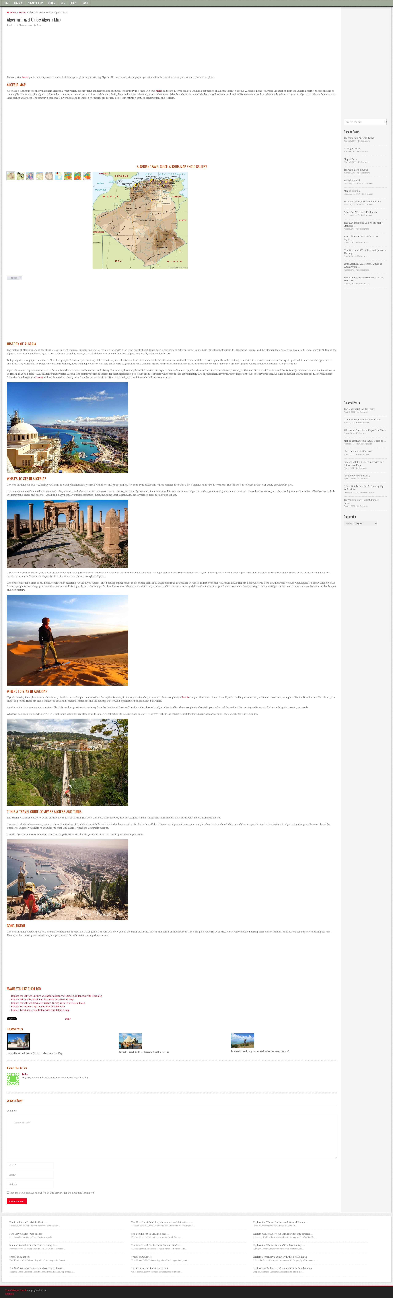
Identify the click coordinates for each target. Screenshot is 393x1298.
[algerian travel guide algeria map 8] (87, 175)
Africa (159, 91)
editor (11, 25)
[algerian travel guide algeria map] (10, 175)
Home (6, 3)
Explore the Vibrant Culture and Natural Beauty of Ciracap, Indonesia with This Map (56, 996)
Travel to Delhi (352, 180)
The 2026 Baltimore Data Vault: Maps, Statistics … (364, 279)
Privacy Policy (35, 3)
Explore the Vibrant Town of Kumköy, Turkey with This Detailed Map (48, 1003)
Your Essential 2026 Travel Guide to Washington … (363, 265)
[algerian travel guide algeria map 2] (29, 175)
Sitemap (9, 1294)
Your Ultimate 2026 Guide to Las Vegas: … (361, 238)
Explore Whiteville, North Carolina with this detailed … (283, 1234)
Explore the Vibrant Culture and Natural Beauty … (280, 1222)
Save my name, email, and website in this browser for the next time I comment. (52, 1193)
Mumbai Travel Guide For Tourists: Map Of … (33, 1245)
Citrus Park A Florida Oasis (358, 451)
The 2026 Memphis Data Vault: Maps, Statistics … (363, 224)
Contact (18, 3)
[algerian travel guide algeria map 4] (49, 175)
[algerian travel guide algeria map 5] (58, 175)
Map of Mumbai (352, 191)
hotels (185, 697)
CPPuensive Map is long (357, 475)
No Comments (25, 25)
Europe (73, 3)
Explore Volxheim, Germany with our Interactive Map (364, 463)
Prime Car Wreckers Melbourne (361, 212)
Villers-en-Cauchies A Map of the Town (365, 430)
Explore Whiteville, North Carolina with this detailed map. (42, 999)
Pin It (68, 1019)
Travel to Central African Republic (362, 201)
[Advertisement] (99, 50)
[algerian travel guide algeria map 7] (77, 175)
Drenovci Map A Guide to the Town (362, 419)
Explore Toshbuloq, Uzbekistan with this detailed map (40, 1010)
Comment (12, 1110)
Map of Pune (350, 159)
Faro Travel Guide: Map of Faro (25, 1234)
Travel (85, 3)
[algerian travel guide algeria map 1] (20, 175)
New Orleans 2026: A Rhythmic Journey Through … (365, 251)
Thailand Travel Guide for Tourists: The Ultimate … (37, 1268)
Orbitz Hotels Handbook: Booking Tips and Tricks (364, 488)
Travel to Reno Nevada (356, 170)
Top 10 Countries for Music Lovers (149, 1268)
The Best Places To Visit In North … (28, 1222)
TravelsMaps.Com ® (16, 1290)
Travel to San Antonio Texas (359, 138)
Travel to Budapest (19, 1257)
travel (25, 77)
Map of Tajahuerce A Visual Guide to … (365, 441)
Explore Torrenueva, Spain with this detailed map (38, 1006)
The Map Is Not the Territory (359, 409)
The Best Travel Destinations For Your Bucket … (156, 1245)
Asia (62, 3)
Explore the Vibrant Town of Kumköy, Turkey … (278, 1245)
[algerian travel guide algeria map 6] (68, 175)
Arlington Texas (352, 148)
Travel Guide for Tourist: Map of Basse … (361, 501)
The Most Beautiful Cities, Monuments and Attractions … (161, 1222)
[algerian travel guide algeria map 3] (39, 175)
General (52, 3)
